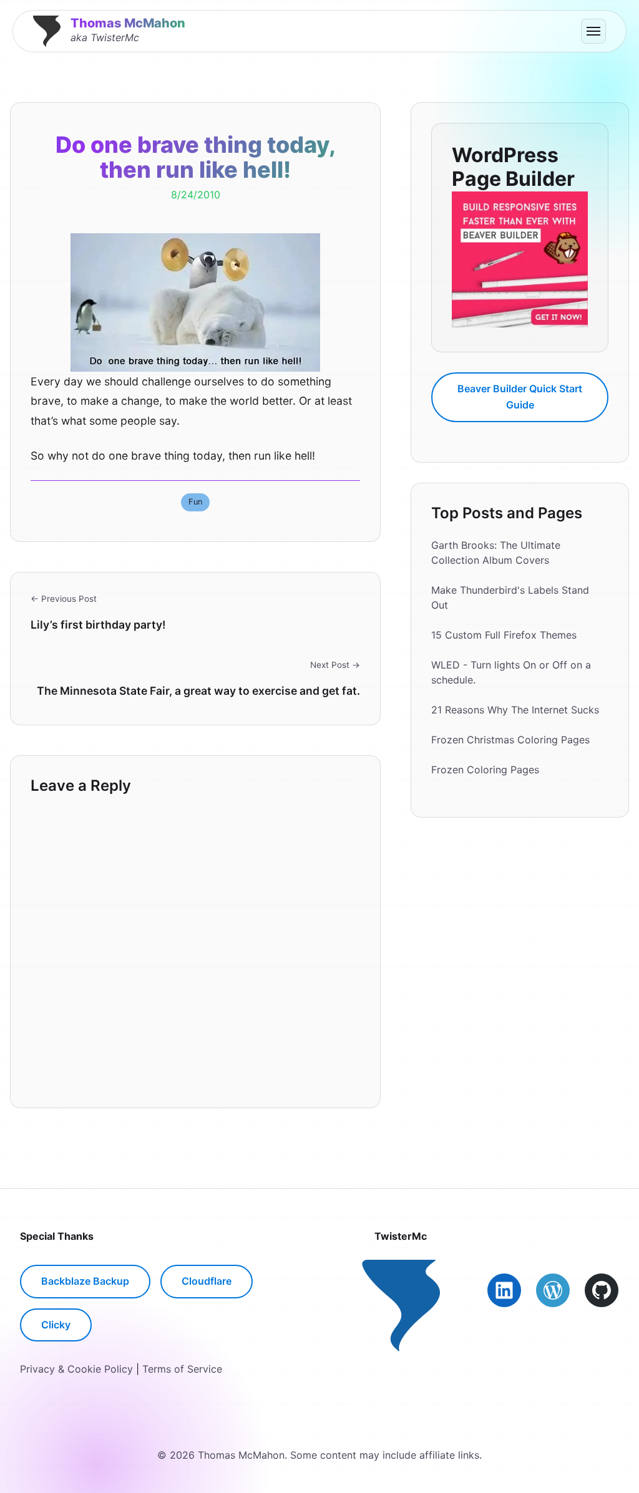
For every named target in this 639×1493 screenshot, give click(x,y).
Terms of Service (182, 1369)
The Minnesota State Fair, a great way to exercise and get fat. (198, 690)
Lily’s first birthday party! (98, 624)
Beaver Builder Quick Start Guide (519, 396)
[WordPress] (553, 1290)
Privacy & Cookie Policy (76, 1369)
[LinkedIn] (504, 1290)
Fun (195, 501)
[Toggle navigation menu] (593, 31)
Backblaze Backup (85, 1281)
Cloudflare (207, 1281)
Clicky (56, 1324)
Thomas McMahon (128, 23)
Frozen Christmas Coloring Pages (510, 739)
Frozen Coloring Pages (485, 769)
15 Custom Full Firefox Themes (504, 635)
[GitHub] (601, 1290)
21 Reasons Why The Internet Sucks (515, 709)
